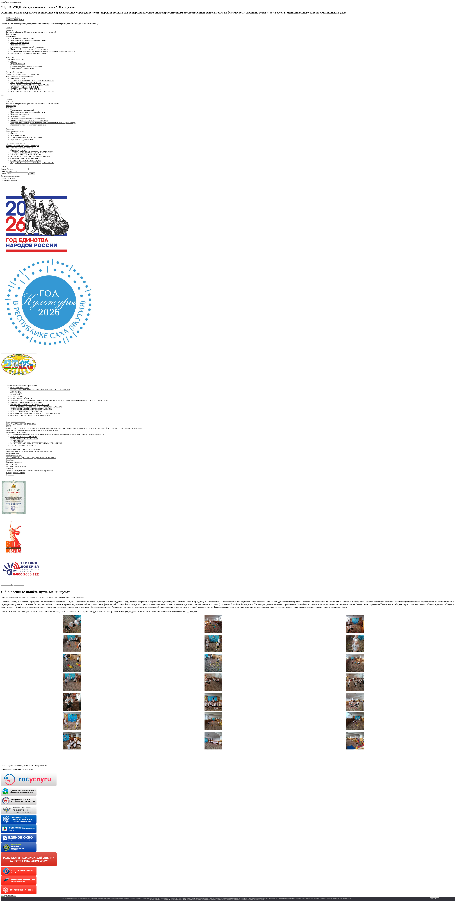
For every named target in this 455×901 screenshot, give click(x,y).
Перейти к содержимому (11, 2)
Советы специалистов (15, 59)
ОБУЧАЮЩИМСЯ (17, 441)
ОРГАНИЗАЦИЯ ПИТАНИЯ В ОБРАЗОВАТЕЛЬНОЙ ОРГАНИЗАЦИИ (35, 413)
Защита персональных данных (16, 466)
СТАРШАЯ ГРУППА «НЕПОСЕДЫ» (25, 89)
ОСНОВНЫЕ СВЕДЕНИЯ (19, 388)
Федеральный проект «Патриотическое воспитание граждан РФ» (32, 32)
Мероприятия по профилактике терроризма (28, 53)
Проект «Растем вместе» (15, 72)
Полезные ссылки (17, 45)
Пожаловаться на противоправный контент (28, 41)
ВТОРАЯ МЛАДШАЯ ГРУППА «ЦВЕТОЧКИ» (30, 85)
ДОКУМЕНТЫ (15, 392)
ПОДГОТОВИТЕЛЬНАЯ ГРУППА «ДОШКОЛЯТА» (32, 91)
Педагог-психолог (17, 64)
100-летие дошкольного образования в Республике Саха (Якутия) (29, 451)
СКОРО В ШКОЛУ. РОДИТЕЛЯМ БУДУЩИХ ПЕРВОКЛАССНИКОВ (31, 458)
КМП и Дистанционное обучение (19, 76)
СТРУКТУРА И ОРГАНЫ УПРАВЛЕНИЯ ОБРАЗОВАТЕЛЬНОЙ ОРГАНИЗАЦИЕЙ (40, 390)
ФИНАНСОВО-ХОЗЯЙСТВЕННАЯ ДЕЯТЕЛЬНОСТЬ (29, 405)
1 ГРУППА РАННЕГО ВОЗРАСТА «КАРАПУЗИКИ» (32, 81)
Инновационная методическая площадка (22, 74)
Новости (9, 30)
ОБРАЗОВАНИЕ (16, 394)
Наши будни (10, 460)
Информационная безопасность (17, 432)
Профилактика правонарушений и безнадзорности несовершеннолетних (32, 430)
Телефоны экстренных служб (22, 38)
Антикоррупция (11, 464)
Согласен (434, 898)
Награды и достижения (14, 462)
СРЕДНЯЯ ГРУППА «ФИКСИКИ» (25, 87)
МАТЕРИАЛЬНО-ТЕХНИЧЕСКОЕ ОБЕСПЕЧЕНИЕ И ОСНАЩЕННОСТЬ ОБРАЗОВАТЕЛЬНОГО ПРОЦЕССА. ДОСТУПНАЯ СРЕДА (59, 400)
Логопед (13, 62)
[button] (227, 95)
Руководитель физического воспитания (26, 66)
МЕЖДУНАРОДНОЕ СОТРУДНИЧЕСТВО (26, 411)
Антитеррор (11, 36)
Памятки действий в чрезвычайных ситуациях (29, 49)
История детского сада (14, 456)
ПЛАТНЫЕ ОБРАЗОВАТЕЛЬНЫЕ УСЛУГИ (26, 403)
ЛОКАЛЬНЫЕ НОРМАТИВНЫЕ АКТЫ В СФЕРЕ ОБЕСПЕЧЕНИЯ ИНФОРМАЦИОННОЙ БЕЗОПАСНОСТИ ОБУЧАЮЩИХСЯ (57, 435)
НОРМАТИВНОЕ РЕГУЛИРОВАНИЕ (23, 437)
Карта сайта (10, 475)
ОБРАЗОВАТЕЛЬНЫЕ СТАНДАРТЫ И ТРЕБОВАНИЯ (30, 415)
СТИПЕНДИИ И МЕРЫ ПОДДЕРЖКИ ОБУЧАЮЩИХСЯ (31, 409)
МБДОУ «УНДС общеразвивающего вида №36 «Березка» (38, 7)
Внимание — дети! (18, 78)
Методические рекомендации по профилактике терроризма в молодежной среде (42, 51)
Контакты (10, 57)
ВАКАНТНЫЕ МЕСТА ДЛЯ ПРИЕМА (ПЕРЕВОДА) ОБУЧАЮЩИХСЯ (36, 407)
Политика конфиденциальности (12, 585)
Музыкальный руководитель (22, 68)
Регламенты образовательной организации (27, 47)
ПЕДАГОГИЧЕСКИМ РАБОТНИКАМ (24, 439)
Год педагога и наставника (15, 422)
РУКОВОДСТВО (16, 396)
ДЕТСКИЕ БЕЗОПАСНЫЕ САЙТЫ (23, 445)
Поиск (3, 169)
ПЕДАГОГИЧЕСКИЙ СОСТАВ (21, 398)
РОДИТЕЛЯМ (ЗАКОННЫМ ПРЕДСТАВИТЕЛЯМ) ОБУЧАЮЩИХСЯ (36, 443)
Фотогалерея (11, 34)
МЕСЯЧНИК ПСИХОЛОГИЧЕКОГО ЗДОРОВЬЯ (23, 449)
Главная (9, 28)
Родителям (9, 468)
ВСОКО (8, 426)
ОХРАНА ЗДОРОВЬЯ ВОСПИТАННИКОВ (21, 424)
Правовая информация (19, 43)
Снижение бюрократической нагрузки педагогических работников (29, 471)
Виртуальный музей (13, 453)
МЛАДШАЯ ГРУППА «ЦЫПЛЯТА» (25, 83)
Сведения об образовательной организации (21, 386)
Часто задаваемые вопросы (15, 473)
